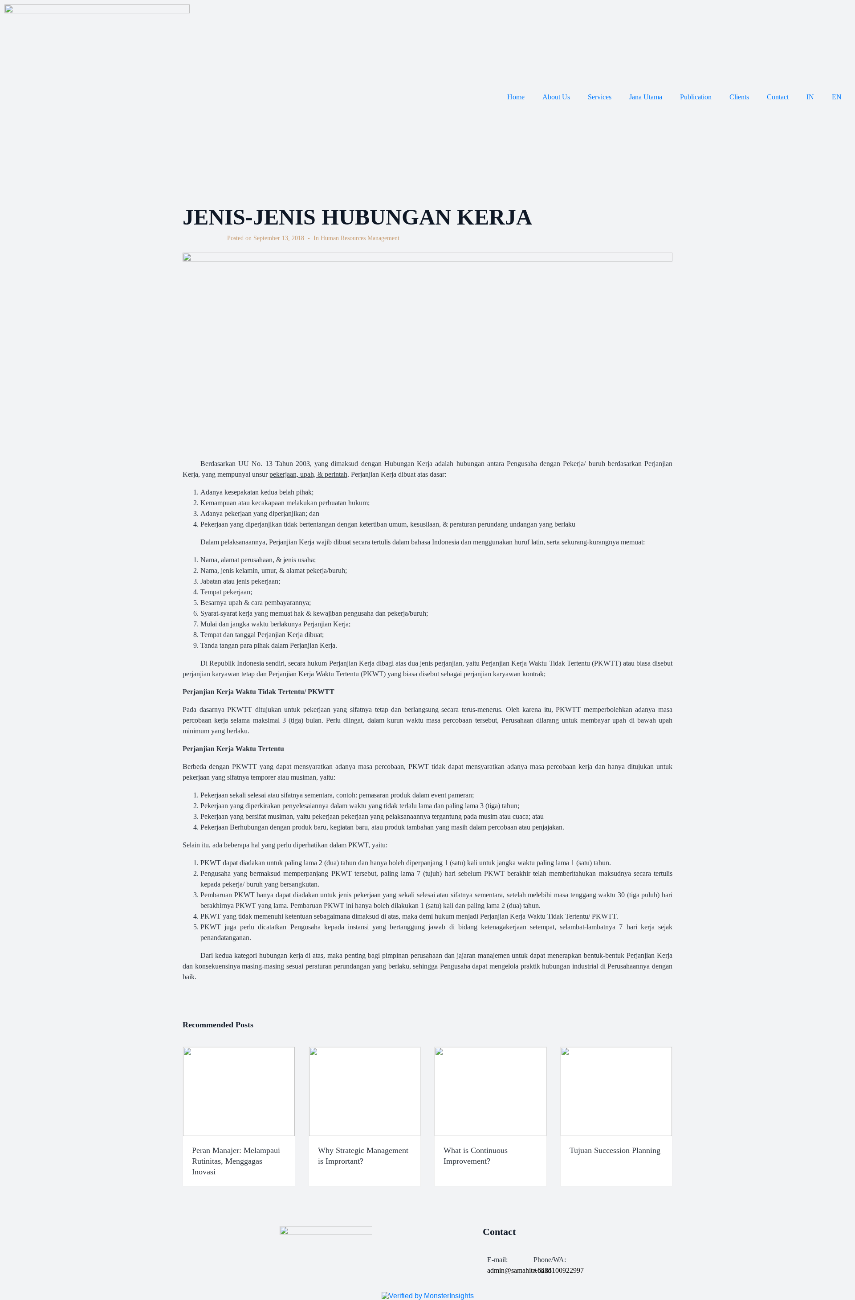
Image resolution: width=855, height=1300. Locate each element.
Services (599, 97)
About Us (556, 97)
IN (810, 97)
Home (516, 97)
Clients (739, 97)
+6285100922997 (558, 1270)
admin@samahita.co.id (519, 1270)
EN (837, 97)
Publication (696, 97)
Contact (778, 97)
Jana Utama (645, 97)
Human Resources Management (360, 238)
